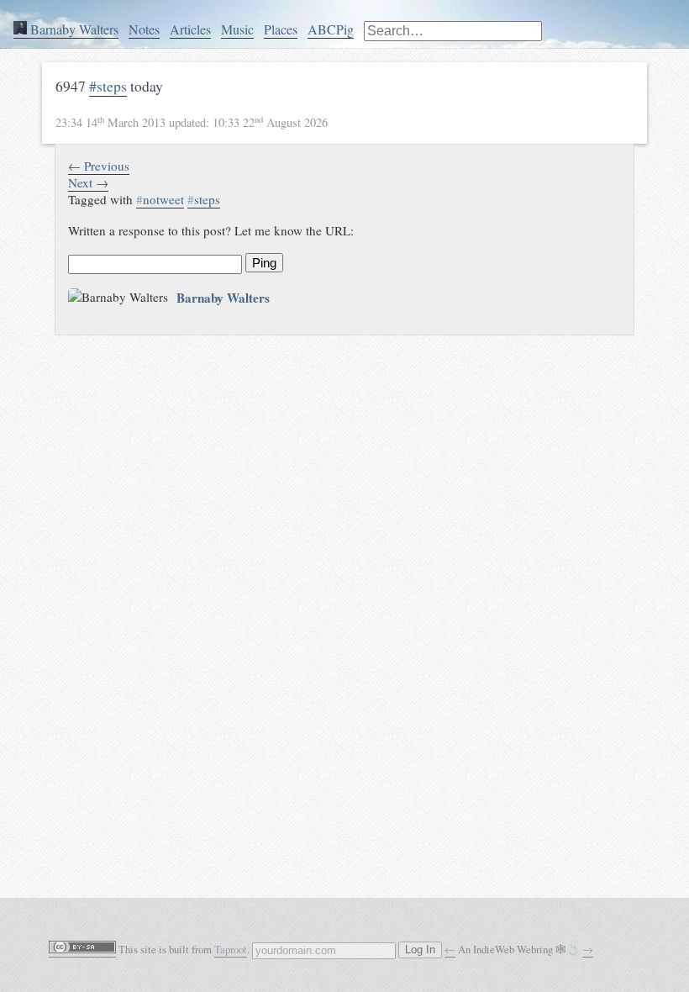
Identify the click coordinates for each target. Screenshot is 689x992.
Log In (420, 950)
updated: (191, 122)
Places (280, 29)
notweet (160, 199)
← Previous (98, 165)
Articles (190, 29)
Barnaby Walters (72, 29)
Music (237, 29)
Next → (88, 182)
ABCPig (331, 29)
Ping (264, 263)
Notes (144, 29)
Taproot (230, 949)
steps (203, 199)
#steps (108, 86)
